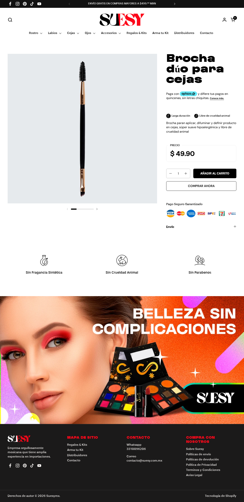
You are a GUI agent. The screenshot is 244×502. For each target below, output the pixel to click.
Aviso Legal (194, 475)
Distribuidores (77, 455)
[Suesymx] (122, 20)
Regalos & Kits (77, 444)
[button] (10, 19)
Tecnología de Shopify (220, 496)
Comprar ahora (201, 186)
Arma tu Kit (75, 450)
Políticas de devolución (202, 459)
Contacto (73, 460)
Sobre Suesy (195, 449)
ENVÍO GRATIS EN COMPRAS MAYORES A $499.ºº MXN (122, 3)
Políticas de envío (198, 454)
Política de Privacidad (201, 465)
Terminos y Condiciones (203, 470)
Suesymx (52, 496)
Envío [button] (170, 227)
